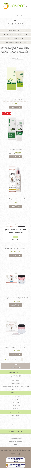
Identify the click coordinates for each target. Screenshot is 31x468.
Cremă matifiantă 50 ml (15, 149)
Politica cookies (16, 402)
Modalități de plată (15, 396)
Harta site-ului (15, 419)
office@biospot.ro (15, 383)
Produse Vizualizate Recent (15, 438)
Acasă (10, 20)
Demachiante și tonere (15, 30)
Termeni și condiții (15, 405)
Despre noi (15, 408)
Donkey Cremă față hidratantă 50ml (15, 347)
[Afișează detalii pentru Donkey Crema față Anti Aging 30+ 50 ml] (15, 278)
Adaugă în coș (15, 107)
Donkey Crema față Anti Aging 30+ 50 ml (15, 298)
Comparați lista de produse (15, 441)
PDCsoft (24, 449)
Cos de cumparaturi (17, 16)
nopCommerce (13, 449)
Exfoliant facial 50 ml (15, 100)
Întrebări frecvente (15, 422)
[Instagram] (20, 376)
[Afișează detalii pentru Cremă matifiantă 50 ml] (15, 130)
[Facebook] (14, 376)
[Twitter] (11, 376)
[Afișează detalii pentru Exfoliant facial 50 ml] (15, 80)
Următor (22, 359)
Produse (15, 435)
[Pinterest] (17, 376)
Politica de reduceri (15, 428)
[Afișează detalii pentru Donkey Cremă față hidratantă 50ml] (15, 328)
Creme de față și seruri (15, 34)
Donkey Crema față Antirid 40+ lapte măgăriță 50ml (15, 249)
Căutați (15, 444)
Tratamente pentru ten (15, 42)
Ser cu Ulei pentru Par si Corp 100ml (15, 199)
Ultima (25, 359)
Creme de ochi (15, 38)
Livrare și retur (15, 399)
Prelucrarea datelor (15, 425)
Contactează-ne (15, 415)
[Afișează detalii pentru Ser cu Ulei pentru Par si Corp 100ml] (15, 179)
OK (15, 237)
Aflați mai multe (15, 239)
